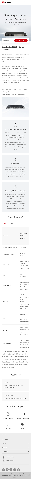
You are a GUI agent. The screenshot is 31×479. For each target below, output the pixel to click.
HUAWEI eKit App (10, 457)
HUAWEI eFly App (10, 460)
